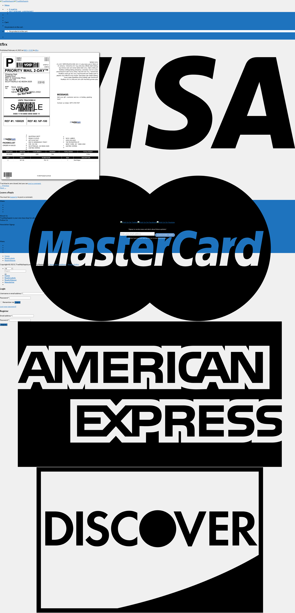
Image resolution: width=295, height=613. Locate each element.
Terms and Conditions (57, 264)
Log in (17, 302)
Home (7, 15)
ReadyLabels (10, 20)
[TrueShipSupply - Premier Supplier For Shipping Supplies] (14, 1)
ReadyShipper (11, 25)
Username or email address (11, 293)
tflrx (36, 50)
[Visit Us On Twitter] (129, 222)
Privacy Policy (73, 264)
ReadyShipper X (11, 209)
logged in (13, 197)
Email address (6, 316)
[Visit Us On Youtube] (166, 222)
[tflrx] (51, 181)
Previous (4, 185)
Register (3, 324)
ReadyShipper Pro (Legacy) (15, 212)
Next (3, 188)
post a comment (34, 183)
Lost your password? (8, 306)
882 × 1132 (28, 50)
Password (4, 298)
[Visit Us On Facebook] (147, 222)
